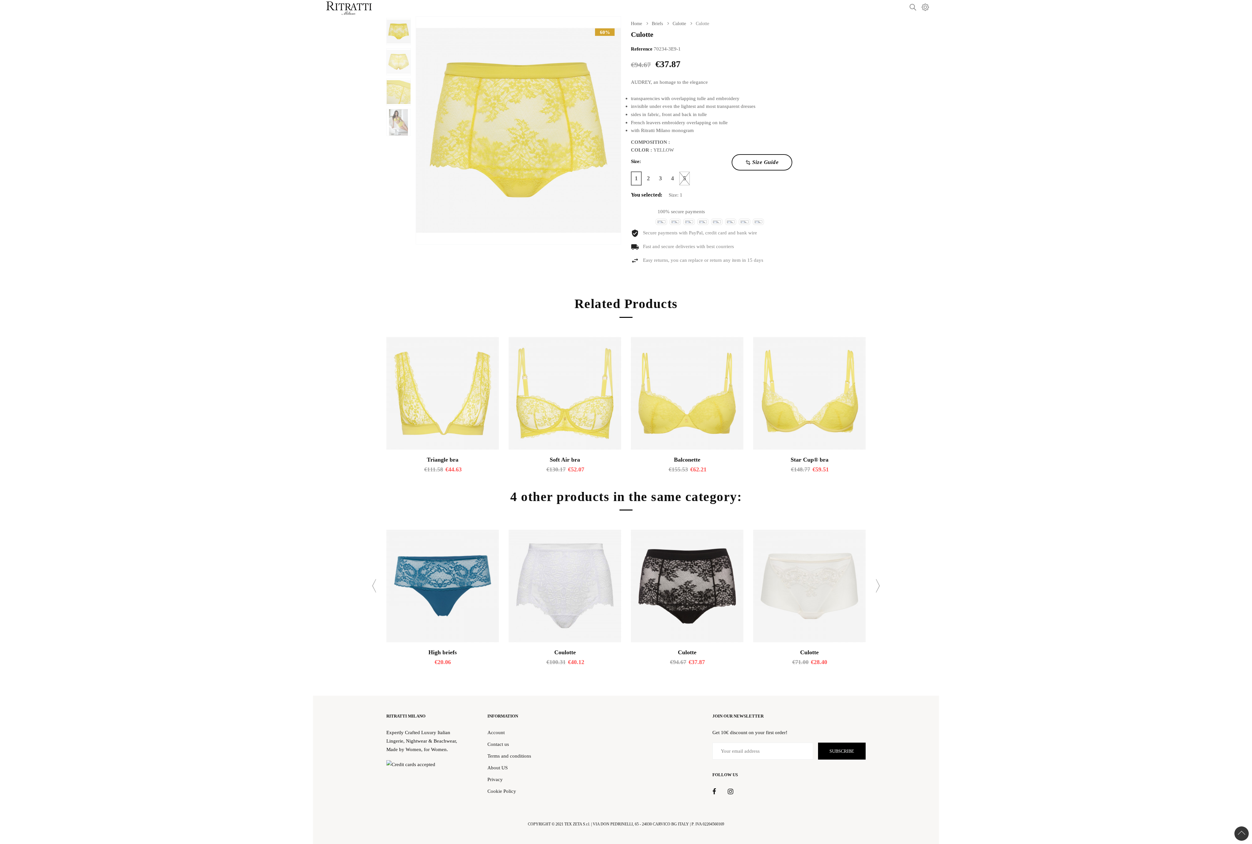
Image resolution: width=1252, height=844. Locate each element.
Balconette (687, 459)
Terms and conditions (509, 756)
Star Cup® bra (809, 459)
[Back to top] (1241, 833)
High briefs (442, 652)
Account (496, 732)
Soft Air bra (565, 459)
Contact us (498, 744)
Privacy (495, 779)
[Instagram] (730, 792)
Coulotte (565, 652)
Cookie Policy (501, 791)
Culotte (687, 652)
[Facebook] (714, 792)
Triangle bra (442, 459)
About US (497, 767)
